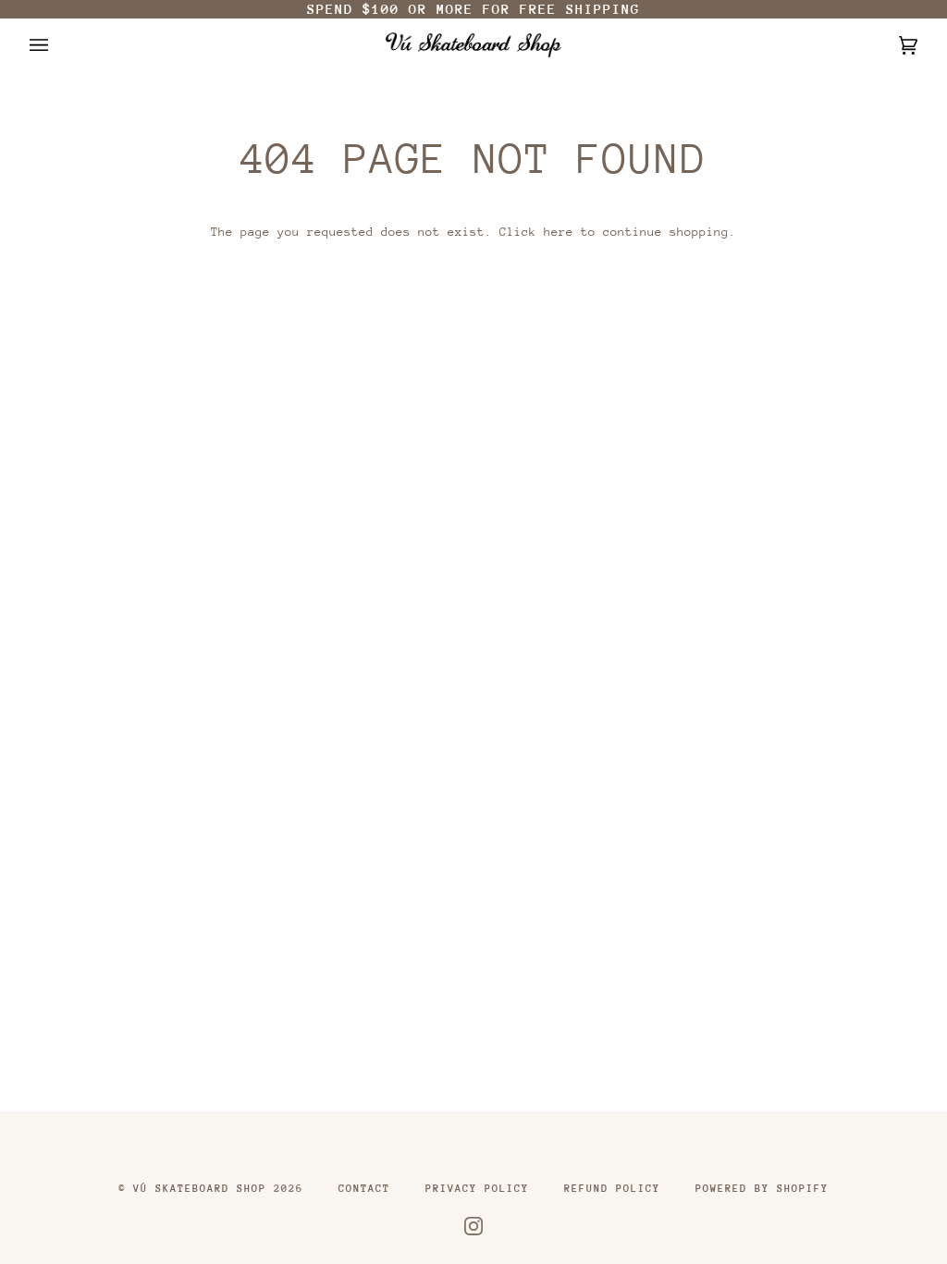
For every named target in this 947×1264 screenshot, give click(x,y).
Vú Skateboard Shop (199, 1189)
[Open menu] (57, 44)
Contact (364, 1189)
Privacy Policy (477, 1189)
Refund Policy (612, 1189)
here (558, 232)
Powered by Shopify (762, 1189)
